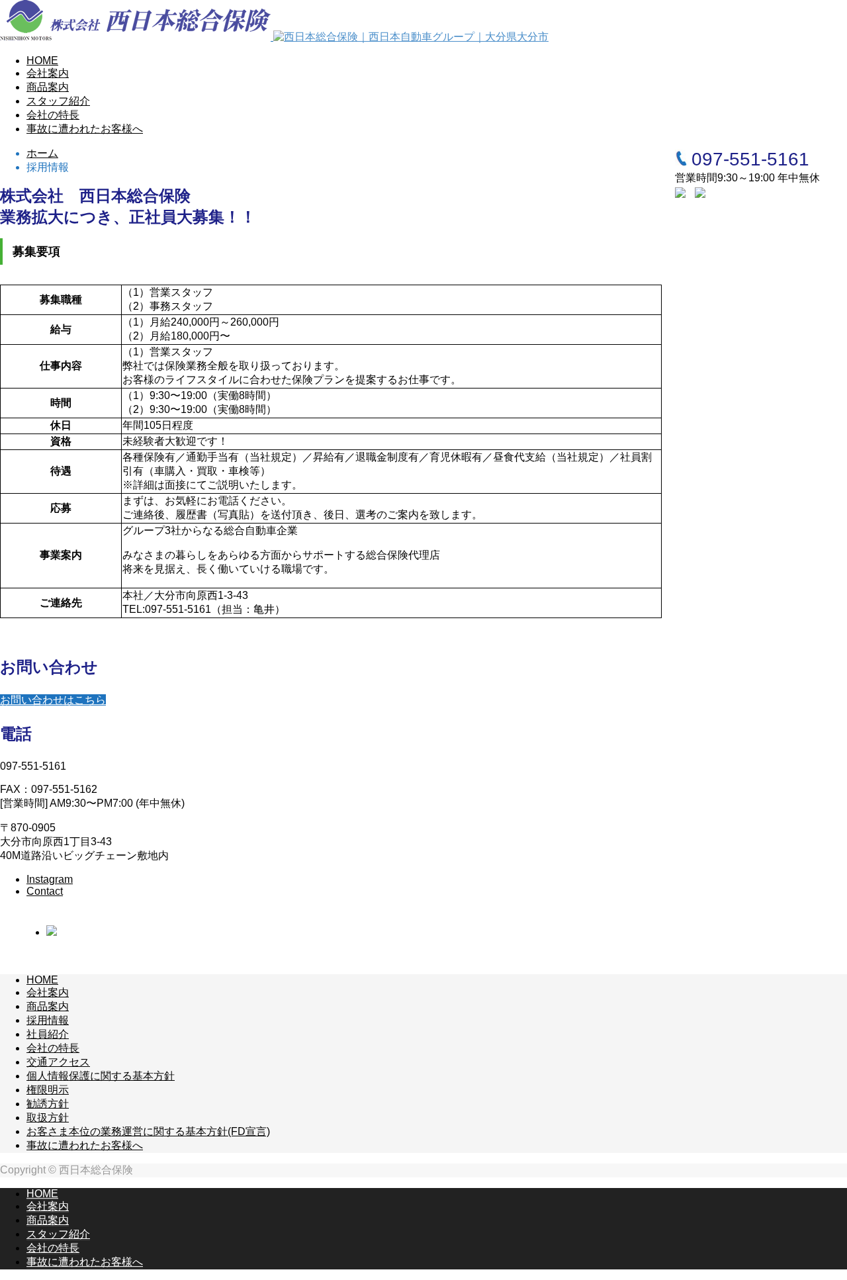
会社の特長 (52, 114)
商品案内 (47, 87)
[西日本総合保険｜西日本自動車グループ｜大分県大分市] (274, 36)
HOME (42, 60)
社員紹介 (47, 1034)
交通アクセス (58, 1062)
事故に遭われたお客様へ (84, 128)
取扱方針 (47, 1117)
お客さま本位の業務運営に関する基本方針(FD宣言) (148, 1131)
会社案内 (47, 73)
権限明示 (47, 1089)
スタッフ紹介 (58, 101)
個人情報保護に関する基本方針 (100, 1075)
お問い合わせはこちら (53, 700)
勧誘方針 (47, 1103)
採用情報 (47, 1020)
